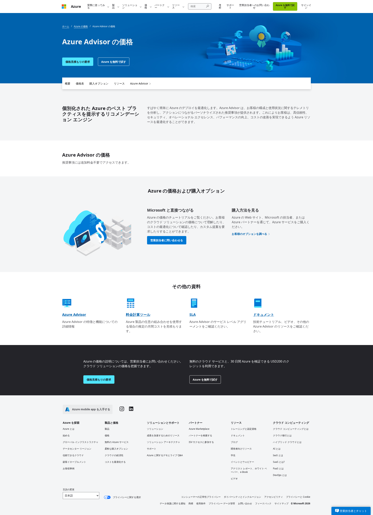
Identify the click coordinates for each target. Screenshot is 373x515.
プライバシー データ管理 (222, 503)
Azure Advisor (139, 83)
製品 (113, 6)
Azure (76, 6)
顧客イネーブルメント (74, 462)
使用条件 (201, 503)
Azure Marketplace (199, 428)
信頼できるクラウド (73, 455)
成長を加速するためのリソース (163, 435)
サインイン (306, 6)
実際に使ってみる (96, 6)
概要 (67, 83)
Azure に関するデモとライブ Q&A (165, 455)
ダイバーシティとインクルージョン (242, 496)
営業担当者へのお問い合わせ (254, 6)
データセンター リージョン (77, 448)
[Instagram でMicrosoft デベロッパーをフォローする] (121, 409)
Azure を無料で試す (285, 6)
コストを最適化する (115, 462)
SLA (192, 314)
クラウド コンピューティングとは (291, 428)
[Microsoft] (64, 6)
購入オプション (98, 83)
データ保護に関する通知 (172, 503)
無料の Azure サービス (117, 442)
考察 (220, 6)
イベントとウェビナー (242, 462)
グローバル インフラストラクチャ (80, 442)
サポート (230, 6)
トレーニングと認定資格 (243, 428)
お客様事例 (68, 468)
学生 (233, 455)
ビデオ (234, 478)
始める (66, 435)
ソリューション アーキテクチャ (163, 442)
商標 (190, 503)
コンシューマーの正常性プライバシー (201, 496)
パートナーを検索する (200, 435)
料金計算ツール (138, 314)
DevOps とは (280, 475)
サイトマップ (281, 503)
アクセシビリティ (273, 496)
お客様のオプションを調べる (249, 234)
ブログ (234, 442)
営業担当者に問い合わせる (166, 240)
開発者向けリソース (241, 448)
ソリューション (129, 6)
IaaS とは (278, 455)
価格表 (80, 83)
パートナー (160, 6)
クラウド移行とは (282, 435)
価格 (146, 6)
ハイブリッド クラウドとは (287, 442)
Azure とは (68, 428)
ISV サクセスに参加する (201, 442)
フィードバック (263, 503)
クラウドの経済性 (114, 455)
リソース (176, 6)
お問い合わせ (245, 503)
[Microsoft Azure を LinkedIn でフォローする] (131, 409)
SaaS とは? (279, 462)
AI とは (277, 448)
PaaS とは (278, 468)
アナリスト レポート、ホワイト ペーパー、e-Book (249, 470)
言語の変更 (68, 489)
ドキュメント (263, 314)
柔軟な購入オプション (116, 448)
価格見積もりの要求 (77, 62)
